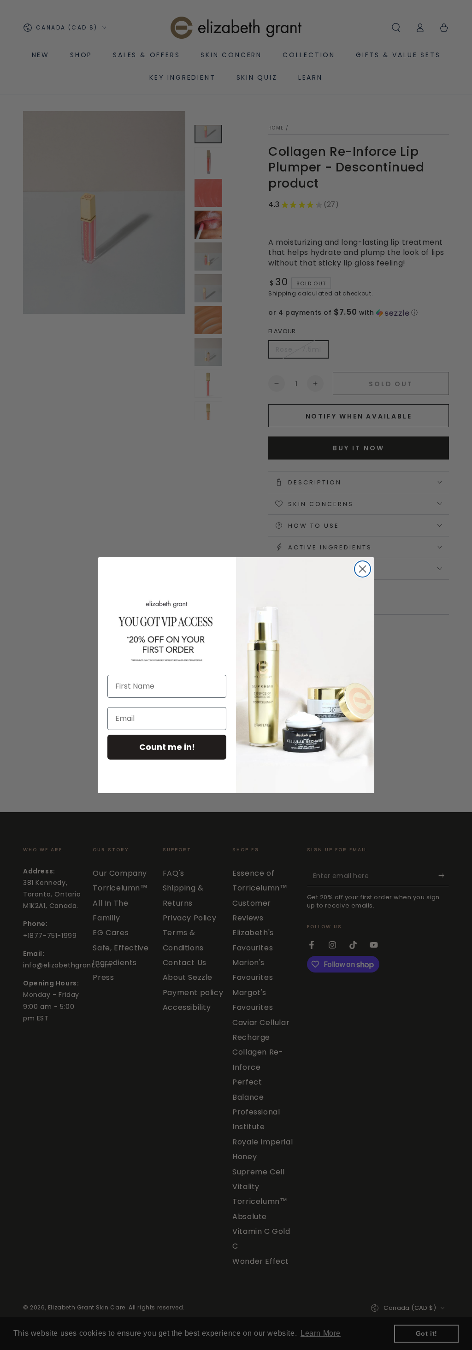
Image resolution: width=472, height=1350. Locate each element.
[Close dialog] (362, 569)
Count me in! (167, 747)
